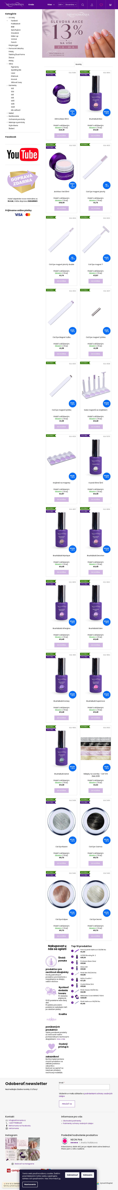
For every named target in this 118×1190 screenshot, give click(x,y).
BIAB (12, 27)
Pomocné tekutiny (16, 48)
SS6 (12, 98)
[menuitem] (31, 4)
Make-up (14, 36)
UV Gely (12, 17)
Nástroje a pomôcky (17, 122)
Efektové (14, 76)
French (14, 42)
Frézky (11, 51)
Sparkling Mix (16, 70)
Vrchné (14, 39)
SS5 (12, 95)
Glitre (11, 64)
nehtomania (14, 1128)
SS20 (13, 107)
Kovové (14, 79)
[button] (47, 33)
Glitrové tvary (16, 82)
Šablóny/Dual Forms (17, 54)
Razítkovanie (14, 116)
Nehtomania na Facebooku (20, 1126)
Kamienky (13, 85)
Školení (11, 128)
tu (59, 1178)
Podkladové (15, 24)
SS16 (12, 104)
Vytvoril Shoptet (106, 1183)
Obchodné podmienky (72, 1121)
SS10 (12, 101)
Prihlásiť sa (67, 1104)
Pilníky (11, 61)
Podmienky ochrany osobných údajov (78, 1123)
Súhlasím (87, 1175)
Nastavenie (30, 1184)
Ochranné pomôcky (17, 119)
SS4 (12, 91)
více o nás (61, 1039)
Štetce (11, 57)
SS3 (12, 88)
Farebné (14, 21)
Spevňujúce (16, 30)
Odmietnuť (72, 1175)
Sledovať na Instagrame (24, 1164)
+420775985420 (15, 1123)
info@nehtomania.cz (17, 1120)
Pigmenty (15, 67)
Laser (13, 73)
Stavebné (15, 33)
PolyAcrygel (13, 45)
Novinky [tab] (79, 64)
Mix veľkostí (15, 110)
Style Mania (13, 125)
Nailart (11, 113)
